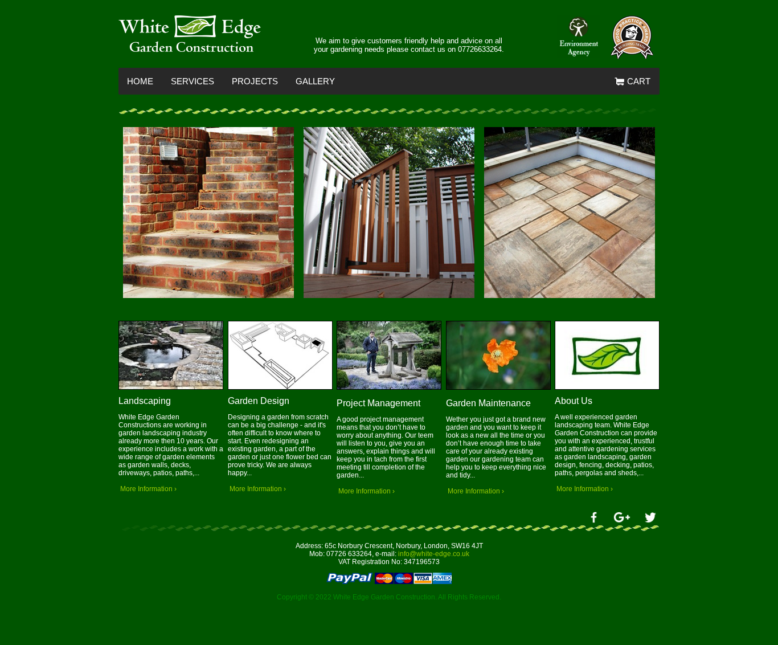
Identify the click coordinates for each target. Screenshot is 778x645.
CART (637, 81)
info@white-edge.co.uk (433, 554)
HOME (140, 81)
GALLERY (315, 81)
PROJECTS (255, 81)
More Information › (147, 489)
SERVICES (192, 81)
